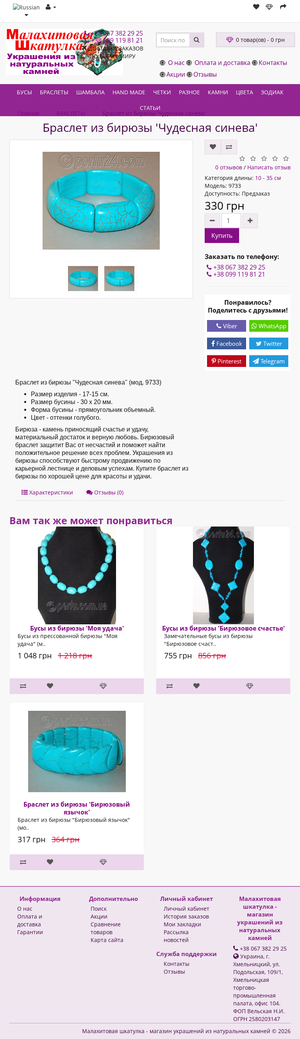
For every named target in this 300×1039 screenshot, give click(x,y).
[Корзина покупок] (269, 6)
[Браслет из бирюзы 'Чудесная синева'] (101, 200)
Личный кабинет (186, 908)
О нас (176, 62)
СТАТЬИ (150, 107)
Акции (175, 74)
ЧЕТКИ (162, 92)
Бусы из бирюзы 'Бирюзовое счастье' (223, 628)
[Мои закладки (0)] (256, 6)
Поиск (99, 908)
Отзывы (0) (108, 492)
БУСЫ (24, 92)
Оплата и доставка (222, 62)
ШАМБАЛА (90, 92)
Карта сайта (107, 940)
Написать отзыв (269, 167)
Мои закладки (182, 924)
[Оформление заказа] (283, 6)
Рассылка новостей (176, 936)
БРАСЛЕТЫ (54, 92)
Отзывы (205, 74)
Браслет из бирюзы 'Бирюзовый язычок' (76, 808)
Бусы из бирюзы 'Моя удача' (77, 628)
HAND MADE (128, 92)
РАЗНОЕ (189, 92)
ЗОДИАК (272, 92)
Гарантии (30, 932)
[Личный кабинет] (51, 6)
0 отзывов (228, 167)
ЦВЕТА (244, 92)
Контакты (273, 62)
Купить (221, 235)
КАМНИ (218, 92)
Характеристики (50, 492)
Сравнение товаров (106, 928)
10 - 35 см (268, 178)
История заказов (186, 916)
